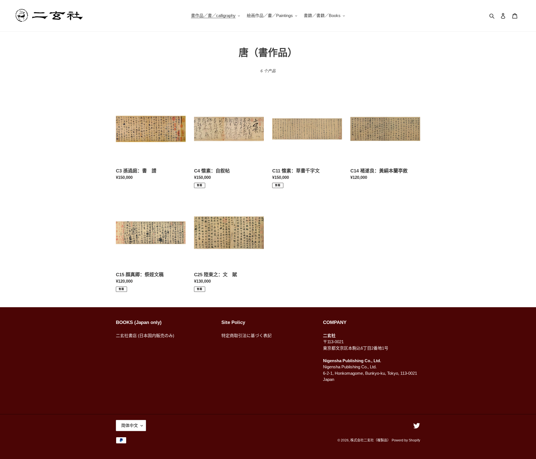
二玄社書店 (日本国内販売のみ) (145, 335)
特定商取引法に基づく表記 (246, 335)
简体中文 (129, 425)
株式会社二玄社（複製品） (370, 440)
